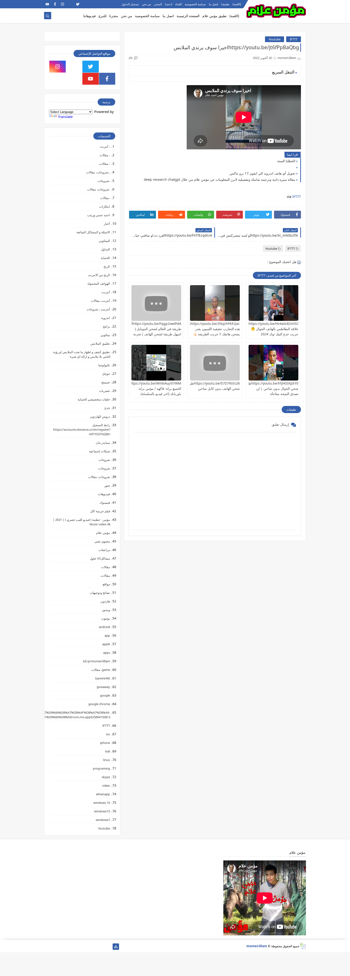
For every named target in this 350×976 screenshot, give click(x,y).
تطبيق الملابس (100, 343)
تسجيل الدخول (130, 4)
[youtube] (47, 4)
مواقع (106, 584)
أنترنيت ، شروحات (98, 309)
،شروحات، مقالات (98, 189)
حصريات (104, 391)
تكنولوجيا (104, 365)
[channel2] (85, 4)
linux (106, 760)
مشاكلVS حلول (100, 558)
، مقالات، (104, 163)
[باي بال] (70, 946)
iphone (105, 743)
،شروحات (104, 181)
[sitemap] (116, 946)
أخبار (107, 223)
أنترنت (105, 292)
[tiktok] (70, 4)
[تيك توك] (55, 946)
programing (101, 768)
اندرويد (105, 318)
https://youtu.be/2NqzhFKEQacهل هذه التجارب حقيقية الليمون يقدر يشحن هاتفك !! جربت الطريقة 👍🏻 (213, 328)
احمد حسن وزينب (98, 215)
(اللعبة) (237, 4)
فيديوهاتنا (89, 16)
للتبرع (102, 16)
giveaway (103, 687)
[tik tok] (74, 67)
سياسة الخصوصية (195, 4)
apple (106, 644)
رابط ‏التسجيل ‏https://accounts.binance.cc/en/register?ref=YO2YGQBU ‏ (81, 429)
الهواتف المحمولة (98, 283)
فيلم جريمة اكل (100, 511)
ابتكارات (104, 206)
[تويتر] (93, 946)
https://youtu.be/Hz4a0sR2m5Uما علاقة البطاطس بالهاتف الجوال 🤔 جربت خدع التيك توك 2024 (272, 328)
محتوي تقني (102, 541)
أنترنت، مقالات (100, 300)
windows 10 (101, 802)
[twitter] (78, 4)
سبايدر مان (103, 442)
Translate (65, 116)
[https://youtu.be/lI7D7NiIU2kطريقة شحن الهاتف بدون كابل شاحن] (215, 363)
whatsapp (103, 794)
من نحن (146, 4)
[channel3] (93, 4)
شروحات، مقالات (99, 477)
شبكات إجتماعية (99, 451)
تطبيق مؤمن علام (214, 16)
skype (106, 777)
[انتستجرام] (78, 946)
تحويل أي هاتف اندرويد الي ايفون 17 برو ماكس (262, 173)
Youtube (274, 39)
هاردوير (105, 601)
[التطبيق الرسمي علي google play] (107, 67)
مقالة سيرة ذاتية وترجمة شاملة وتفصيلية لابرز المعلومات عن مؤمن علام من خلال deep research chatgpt (219, 179)
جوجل (106, 373)
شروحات (104, 460)
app (107, 635)
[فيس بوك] (62, 946)
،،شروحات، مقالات (98, 172)
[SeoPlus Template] (303, 946)
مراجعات (104, 550)
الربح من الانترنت (99, 275)
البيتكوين (104, 241)
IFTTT (293, 39)
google (105, 695)
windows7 (103, 820)
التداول (105, 249)
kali (107, 751)
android (104, 627)
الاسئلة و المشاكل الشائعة (93, 232)
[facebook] (55, 4)
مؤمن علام (103, 533)
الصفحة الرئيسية (188, 16)
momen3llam (256, 946)
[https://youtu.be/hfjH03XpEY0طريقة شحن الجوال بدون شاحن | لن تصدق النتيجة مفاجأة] (273, 363)
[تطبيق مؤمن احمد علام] (108, 946)
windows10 (102, 811)
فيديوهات (104, 494)
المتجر (158, 4)
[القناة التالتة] (100, 946)
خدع (107, 408)
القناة (178, 4)
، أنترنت (105, 146)
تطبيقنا (225, 4)
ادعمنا (168, 4)
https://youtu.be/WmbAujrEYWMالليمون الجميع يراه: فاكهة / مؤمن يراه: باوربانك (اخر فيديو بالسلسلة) (150, 388)
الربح (107, 266)
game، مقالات (100, 670)
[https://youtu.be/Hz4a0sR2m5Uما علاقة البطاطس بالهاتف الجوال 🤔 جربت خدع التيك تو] (273, 303)
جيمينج (105, 382)
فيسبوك (105, 502)
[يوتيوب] (47, 946)
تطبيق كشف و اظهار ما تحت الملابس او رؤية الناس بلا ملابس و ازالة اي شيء (81, 354)
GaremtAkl (102, 678)
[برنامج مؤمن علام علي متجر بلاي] (100, 4)
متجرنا (113, 16)
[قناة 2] (85, 946)
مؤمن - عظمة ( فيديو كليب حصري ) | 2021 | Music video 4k (81, 521)
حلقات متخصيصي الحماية (94, 399)
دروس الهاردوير (100, 416)
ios (108, 734)
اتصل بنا (213, 4)
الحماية (105, 258)
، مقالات (105, 155)
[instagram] (62, 4)
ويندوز (106, 610)
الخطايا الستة (286, 161)
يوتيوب (105, 618)
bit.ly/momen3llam (96, 661)
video (106, 785)
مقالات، (105, 575)
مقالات (105, 567)
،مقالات (105, 198)
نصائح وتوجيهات (100, 592)
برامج (106, 326)
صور (107, 485)
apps (106, 652)
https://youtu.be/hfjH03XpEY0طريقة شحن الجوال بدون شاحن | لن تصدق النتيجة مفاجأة (270, 388)
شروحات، (104, 468)
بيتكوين (105, 335)
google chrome (99, 704)
